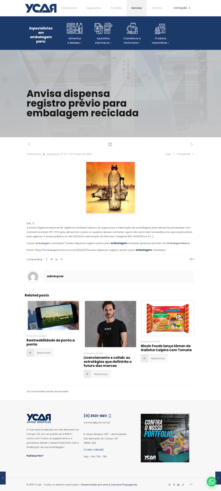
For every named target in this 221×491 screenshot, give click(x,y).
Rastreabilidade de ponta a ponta (51, 342)
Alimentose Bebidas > (74, 41)
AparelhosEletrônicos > (103, 41)
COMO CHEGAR (94, 449)
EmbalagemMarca (178, 243)
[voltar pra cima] (191, 484)
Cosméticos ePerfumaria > (132, 41)
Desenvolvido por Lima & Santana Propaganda (109, 484)
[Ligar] (182, 484)
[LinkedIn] (178, 484)
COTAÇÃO (181, 8)
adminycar (52, 154)
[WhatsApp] (169, 484)
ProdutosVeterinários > (160, 41)
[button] (211, 481)
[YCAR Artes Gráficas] (41, 8)
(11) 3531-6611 (95, 415)
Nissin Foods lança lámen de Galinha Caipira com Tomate (166, 348)
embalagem (42, 243)
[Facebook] (174, 484)
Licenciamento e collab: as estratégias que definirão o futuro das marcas (108, 361)
